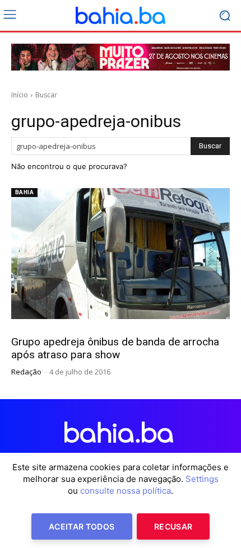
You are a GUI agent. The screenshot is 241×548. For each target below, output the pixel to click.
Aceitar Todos (82, 526)
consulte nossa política (125, 490)
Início (19, 95)
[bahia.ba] (120, 16)
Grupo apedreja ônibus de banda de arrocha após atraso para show (115, 348)
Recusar (173, 526)
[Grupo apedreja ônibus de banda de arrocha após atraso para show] (120, 253)
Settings (202, 479)
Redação (26, 372)
